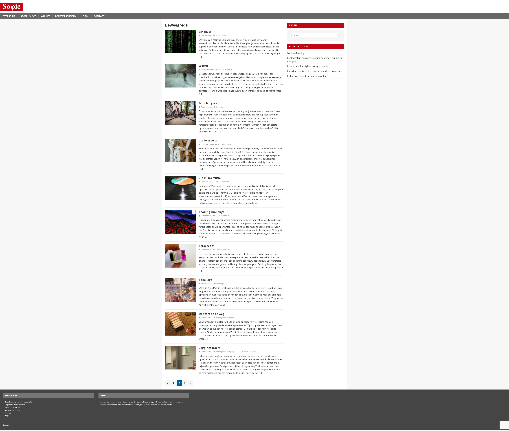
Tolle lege (205, 280)
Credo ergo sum (209, 140)
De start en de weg (211, 314)
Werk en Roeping (296, 53)
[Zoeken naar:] (315, 35)
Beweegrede (221, 35)
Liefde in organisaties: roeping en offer (307, 76)
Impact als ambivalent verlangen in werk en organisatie (315, 71)
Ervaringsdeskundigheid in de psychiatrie (308, 66)
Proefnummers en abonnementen (19, 402)
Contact (99, 16)
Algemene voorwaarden (15, 404)
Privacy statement (12, 410)
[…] (200, 56)
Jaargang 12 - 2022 (234, 317)
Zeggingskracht (210, 348)
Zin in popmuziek (210, 178)
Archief (45, 16)
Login (85, 16)
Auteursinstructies (12, 407)
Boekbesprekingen (65, 16)
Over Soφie (9, 16)
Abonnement (28, 16)
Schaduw (205, 32)
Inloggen (6, 425)
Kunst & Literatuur (249, 351)
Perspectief (206, 246)
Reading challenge (211, 212)
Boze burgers (208, 103)
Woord (203, 65)
